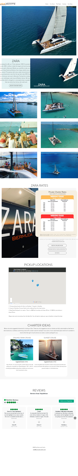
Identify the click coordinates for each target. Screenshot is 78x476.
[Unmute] (35, 86)
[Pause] (32, 86)
